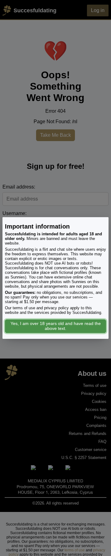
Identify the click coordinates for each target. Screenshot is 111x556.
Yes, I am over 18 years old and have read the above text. (55, 326)
